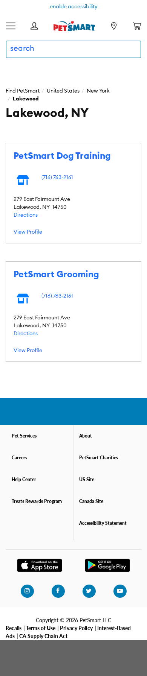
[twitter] (89, 590)
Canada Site (91, 501)
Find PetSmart (23, 91)
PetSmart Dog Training (62, 156)
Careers (19, 457)
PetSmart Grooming (56, 274)
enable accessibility (74, 6)
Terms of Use (40, 628)
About (85, 436)
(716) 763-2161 (57, 177)
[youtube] (119, 590)
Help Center (24, 479)
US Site (86, 479)
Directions (26, 215)
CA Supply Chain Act (43, 636)
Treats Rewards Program (37, 501)
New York (98, 91)
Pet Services (24, 436)
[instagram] (27, 590)
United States (63, 91)
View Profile (28, 232)
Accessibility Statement (103, 523)
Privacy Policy (76, 628)
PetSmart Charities (98, 457)
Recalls (13, 628)
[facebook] (58, 590)
